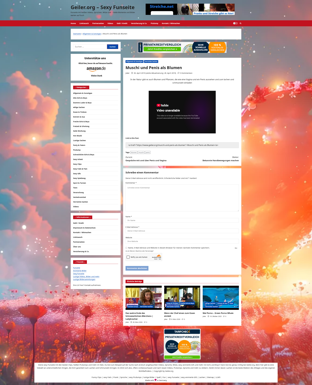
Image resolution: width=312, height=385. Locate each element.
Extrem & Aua (133, 307)
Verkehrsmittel (79, 197)
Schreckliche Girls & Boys (83, 154)
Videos (110, 23)
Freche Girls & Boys (187, 303)
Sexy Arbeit (78, 159)
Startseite (77, 34)
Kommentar (131, 183)
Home (73, 23)
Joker (128, 73)
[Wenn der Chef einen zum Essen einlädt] (182, 298)
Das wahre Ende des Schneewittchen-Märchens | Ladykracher (139, 316)
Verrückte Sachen (151, 61)
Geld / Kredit (122, 23)
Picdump (154, 23)
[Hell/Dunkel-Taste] (235, 23)
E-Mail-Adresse (132, 227)
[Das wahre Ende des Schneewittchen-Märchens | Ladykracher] (144, 298)
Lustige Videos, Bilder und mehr (86, 276)
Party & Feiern (79, 145)
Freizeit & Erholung (81, 126)
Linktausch (84, 23)
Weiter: (221, 159)
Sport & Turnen (79, 183)
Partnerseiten (98, 23)
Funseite (76, 267)
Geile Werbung (79, 131)
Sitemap (210, 377)
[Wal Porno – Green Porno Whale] (221, 298)
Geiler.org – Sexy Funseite (103, 7)
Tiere (231, 303)
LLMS (218, 377)
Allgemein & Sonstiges (92, 34)
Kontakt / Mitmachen (171, 23)
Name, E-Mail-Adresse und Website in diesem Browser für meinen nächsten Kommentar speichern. (169, 248)
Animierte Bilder (80, 270)
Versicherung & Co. (139, 23)
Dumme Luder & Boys (82, 102)
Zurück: (146, 159)
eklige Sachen (210, 303)
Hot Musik (77, 135)
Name (129, 216)
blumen (134, 152)
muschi (141, 152)
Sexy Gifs (77, 173)
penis (148, 152)
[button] (240, 23)
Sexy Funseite (78, 273)
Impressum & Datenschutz (84, 227)
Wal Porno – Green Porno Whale (218, 313)
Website (129, 237)
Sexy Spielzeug (79, 178)
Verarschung (78, 192)
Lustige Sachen (79, 140)
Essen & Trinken (172, 303)
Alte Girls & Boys (80, 98)
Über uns (77, 246)
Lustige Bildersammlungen (84, 279)
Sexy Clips (77, 164)
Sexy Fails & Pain (80, 169)
